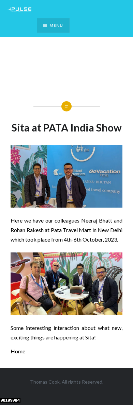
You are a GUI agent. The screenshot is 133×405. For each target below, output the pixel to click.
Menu (56, 25)
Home (18, 351)
